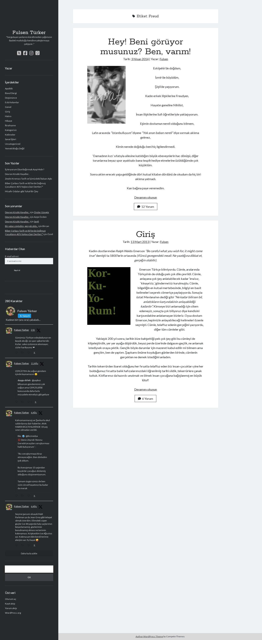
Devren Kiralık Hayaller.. (17, 174)
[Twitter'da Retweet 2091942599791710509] (23, 353)
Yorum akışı (11, 608)
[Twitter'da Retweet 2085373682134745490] (23, 545)
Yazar (8, 68)
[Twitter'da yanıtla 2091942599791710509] (17, 353)
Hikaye (8, 120)
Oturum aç (10, 599)
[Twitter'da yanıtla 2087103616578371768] (17, 402)
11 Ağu (34, 363)
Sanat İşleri (10, 139)
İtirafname (10, 125)
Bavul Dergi (11, 93)
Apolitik (9, 88)
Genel (8, 107)
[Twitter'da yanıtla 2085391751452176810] (17, 496)
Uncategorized (12, 143)
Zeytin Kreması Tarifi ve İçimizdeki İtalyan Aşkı (28, 178)
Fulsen (164, 59)
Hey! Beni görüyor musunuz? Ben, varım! (145, 46)
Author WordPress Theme (149, 636)
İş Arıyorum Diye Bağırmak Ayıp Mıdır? (24, 169)
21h (33, 329)
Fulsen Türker (29, 33)
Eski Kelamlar (12, 102)
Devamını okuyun (145, 197)
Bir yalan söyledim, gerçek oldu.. (21, 226)
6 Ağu (34, 412)
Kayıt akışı (10, 603)
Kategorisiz (11, 130)
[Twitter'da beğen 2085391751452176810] (29, 496)
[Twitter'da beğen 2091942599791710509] (29, 353)
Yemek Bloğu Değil (14, 148)
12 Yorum (147, 206)
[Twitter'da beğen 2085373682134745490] (29, 545)
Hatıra (8, 116)
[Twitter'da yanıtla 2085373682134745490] (17, 545)
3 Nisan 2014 (140, 59)
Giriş (7, 111)
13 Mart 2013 (140, 242)
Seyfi (36, 221)
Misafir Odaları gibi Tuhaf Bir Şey (21, 191)
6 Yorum (147, 398)
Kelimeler (10, 134)
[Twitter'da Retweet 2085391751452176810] (23, 496)
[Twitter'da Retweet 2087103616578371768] (23, 402)
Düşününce (11, 97)
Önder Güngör (41, 212)
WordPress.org (13, 612)
